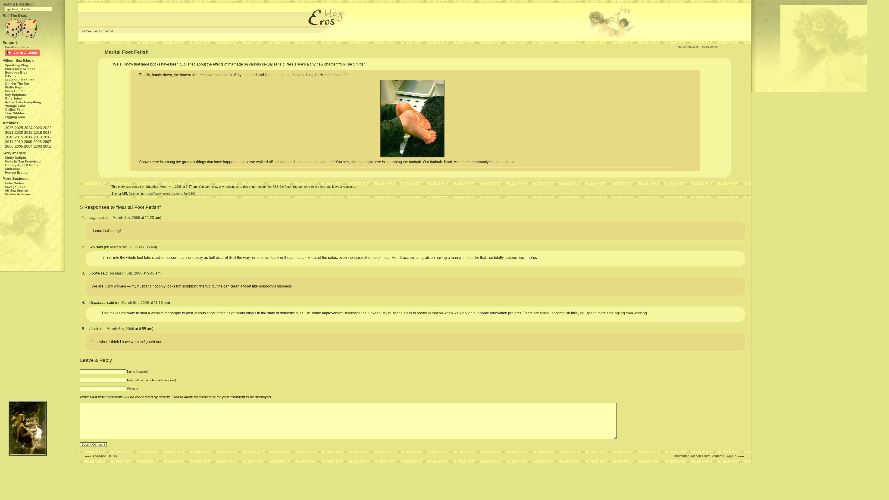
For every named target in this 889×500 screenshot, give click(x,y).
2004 (28, 146)
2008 (37, 142)
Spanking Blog (16, 65)
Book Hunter (15, 91)
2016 (9, 137)
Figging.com (15, 117)
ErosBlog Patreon (19, 47)
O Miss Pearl (15, 109)
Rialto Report (15, 87)
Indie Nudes (14, 183)
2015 (19, 137)
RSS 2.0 (278, 186)
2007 (47, 142)
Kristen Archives (18, 194)
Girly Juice (13, 98)
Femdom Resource (19, 80)
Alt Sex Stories (16, 190)
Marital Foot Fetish (127, 52)
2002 (47, 146)
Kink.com (12, 169)
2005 (19, 146)
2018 (38, 132)
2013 (38, 137)
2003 (38, 146)
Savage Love (15, 187)
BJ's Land (13, 76)
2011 (9, 142)
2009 (28, 142)
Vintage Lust (15, 106)
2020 (19, 132)
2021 (9, 132)
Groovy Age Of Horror (22, 165)
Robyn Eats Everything (23, 102)
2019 (28, 132)
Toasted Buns (104, 456)
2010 (18, 142)
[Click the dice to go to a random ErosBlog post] (32, 28)
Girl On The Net (17, 83)
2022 (47, 128)
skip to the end (315, 186)
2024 (28, 128)
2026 (9, 128)
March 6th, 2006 (120, 329)
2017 (47, 132)
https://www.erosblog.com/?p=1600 (170, 193)
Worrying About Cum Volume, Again (705, 456)
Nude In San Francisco (23, 161)
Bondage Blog (16, 72)
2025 (19, 128)
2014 (28, 137)
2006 (9, 146)
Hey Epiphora (15, 95)
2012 (47, 137)
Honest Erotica (16, 172)
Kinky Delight (15, 157)
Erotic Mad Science (20, 69)
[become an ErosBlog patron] (34, 53)
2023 (38, 128)
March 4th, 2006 (126, 218)
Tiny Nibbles (15, 113)
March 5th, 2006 (124, 247)
